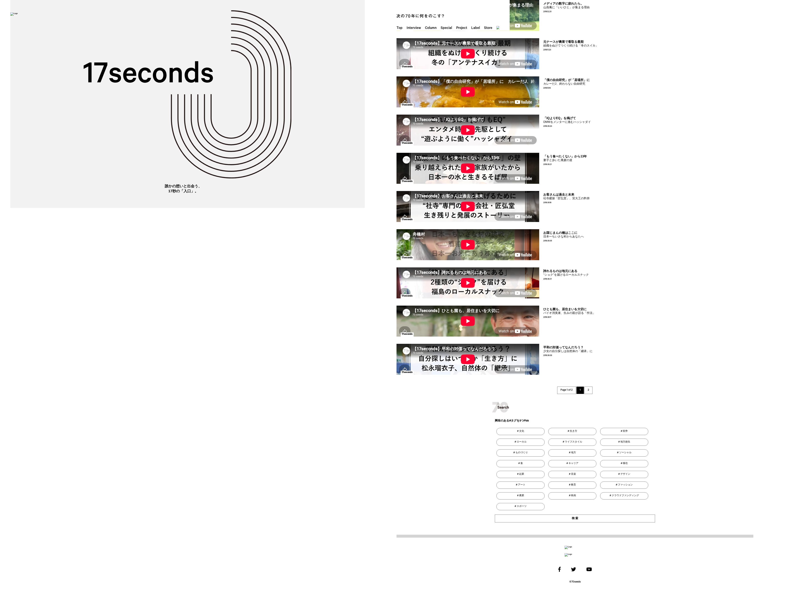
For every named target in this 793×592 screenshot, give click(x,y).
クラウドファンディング (625, 496)
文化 (521, 431)
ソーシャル (625, 453)
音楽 (573, 474)
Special (446, 28)
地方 (573, 453)
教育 (573, 485)
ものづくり (521, 453)
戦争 (625, 431)
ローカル (522, 442)
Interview (414, 28)
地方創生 (625, 442)
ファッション (625, 485)
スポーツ (522, 506)
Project (461, 28)
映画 (573, 496)
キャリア (573, 463)
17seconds (407, 67)
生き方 (573, 431)
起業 (521, 474)
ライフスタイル (573, 442)
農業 (521, 496)
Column (431, 28)
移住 (625, 463)
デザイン (625, 474)
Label (475, 28)
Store (488, 28)
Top (399, 28)
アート (521, 485)
